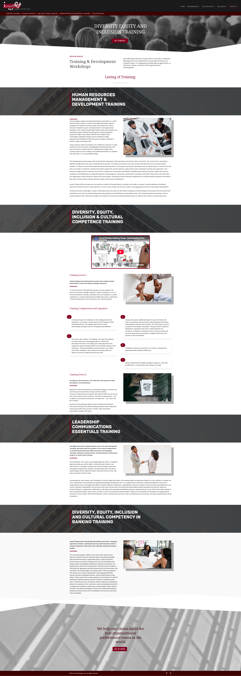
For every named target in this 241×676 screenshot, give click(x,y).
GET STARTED (120, 41)
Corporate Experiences (29, 13)
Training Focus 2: (78, 374)
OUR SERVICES (192, 6)
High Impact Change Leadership (48, 13)
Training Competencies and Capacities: (89, 308)
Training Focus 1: (78, 275)
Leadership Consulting (13, 13)
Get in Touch (119, 649)
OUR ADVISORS (207, 6)
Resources (221, 6)
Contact (233, 6)
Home (183, 6)
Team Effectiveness (98, 13)
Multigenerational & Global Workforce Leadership (75, 13)
